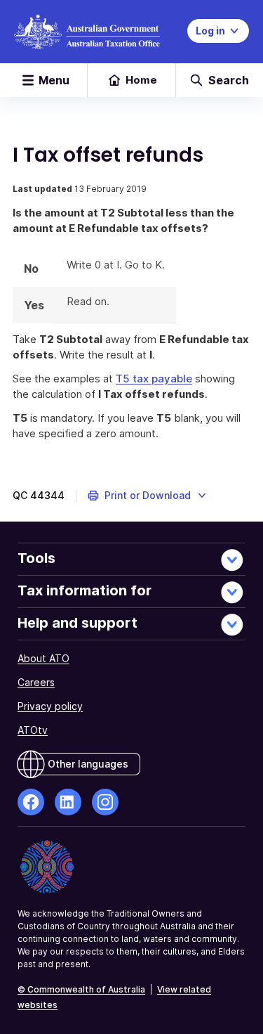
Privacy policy (50, 706)
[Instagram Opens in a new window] (105, 802)
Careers (36, 682)
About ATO (43, 658)
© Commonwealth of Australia (81, 989)
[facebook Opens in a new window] (31, 802)
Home (141, 79)
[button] (147, 496)
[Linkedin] (68, 802)
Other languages (88, 764)
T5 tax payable (154, 378)
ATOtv (33, 730)
